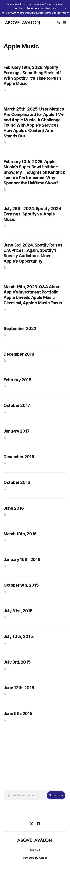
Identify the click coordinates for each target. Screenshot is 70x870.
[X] (31, 824)
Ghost (43, 857)
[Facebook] (38, 824)
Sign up (35, 849)
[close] (66, 8)
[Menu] (65, 22)
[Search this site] (59, 22)
